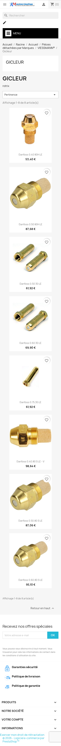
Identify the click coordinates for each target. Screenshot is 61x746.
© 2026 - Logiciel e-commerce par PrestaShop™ (23, 739)
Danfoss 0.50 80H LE (30, 224)
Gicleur (15, 62)
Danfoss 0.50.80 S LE (30, 520)
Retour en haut (42, 608)
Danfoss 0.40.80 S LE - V (30, 461)
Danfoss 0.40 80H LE (30, 154)
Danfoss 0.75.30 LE (30, 402)
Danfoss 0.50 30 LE (31, 283)
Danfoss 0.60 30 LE (30, 343)
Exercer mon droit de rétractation (22, 735)
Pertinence (30, 95)
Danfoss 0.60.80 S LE (30, 580)
